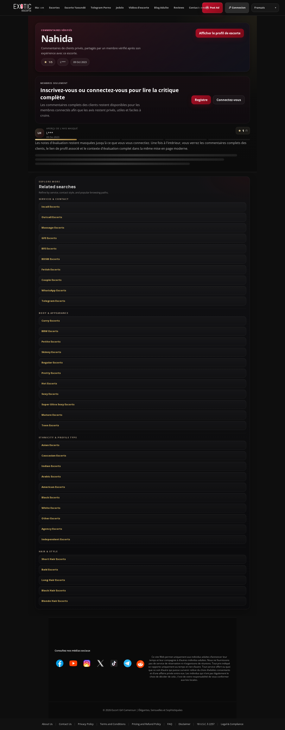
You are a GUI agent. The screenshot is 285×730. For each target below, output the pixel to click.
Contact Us (65, 724)
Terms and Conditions (112, 724)
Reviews (179, 7)
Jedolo (120, 7)
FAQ (169, 724)
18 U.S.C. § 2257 (205, 724)
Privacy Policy (86, 724)
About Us (47, 724)
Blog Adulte (161, 7)
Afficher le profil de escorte (219, 33)
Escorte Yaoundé (75, 7)
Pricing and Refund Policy (146, 724)
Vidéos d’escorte (139, 7)
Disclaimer (184, 724)
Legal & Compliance (232, 724)
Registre (201, 100)
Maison (39, 7)
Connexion (239, 7)
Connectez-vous (229, 100)
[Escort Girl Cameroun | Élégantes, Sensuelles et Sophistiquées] (22, 8)
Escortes (54, 7)
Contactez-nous (199, 7)
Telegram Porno (101, 7)
